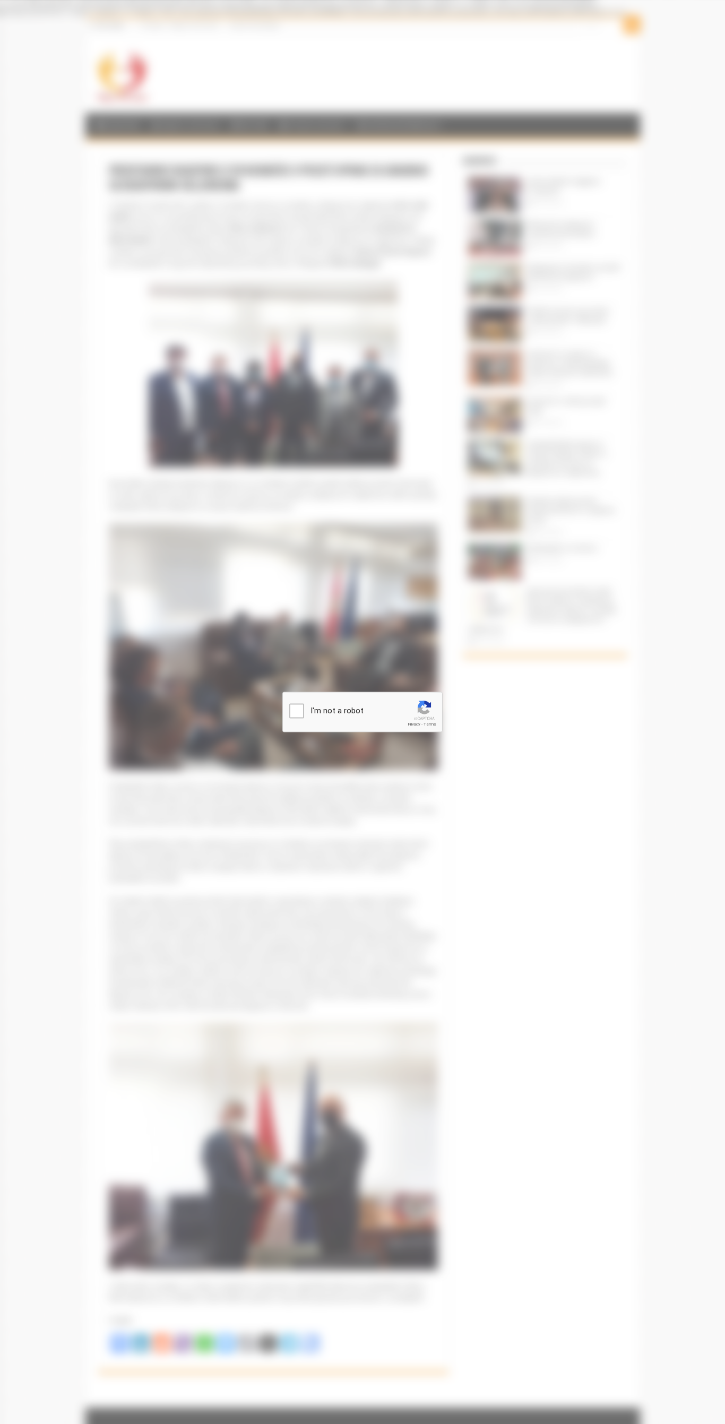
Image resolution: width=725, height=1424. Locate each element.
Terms (430, 724)
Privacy (414, 724)
